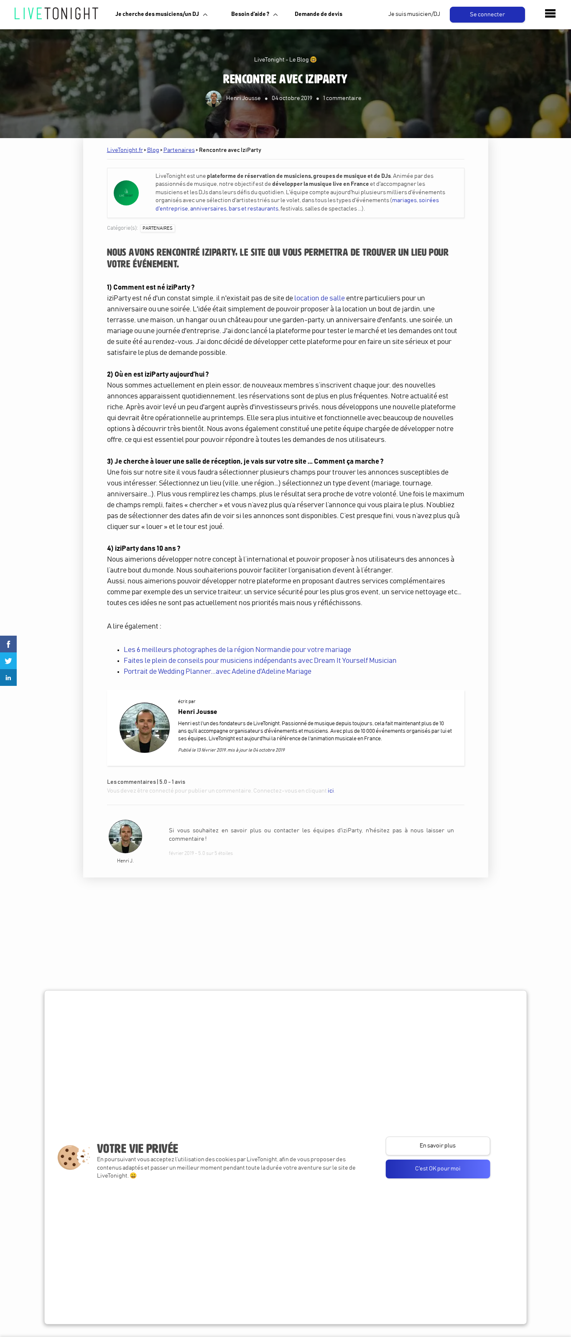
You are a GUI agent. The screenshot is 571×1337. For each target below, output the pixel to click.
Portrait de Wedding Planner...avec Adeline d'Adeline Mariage (217, 671)
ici (331, 791)
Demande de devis (318, 14)
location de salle (319, 298)
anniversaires (208, 209)
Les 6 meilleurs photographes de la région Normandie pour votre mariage (237, 650)
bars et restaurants (253, 209)
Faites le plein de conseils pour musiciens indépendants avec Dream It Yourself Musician (260, 661)
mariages (404, 200)
